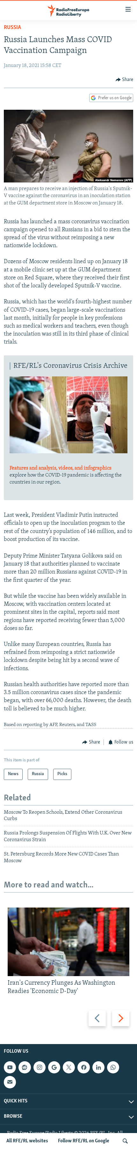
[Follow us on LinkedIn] (98, 1067)
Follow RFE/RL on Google (83, 1141)
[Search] (125, 1141)
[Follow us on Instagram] (39, 1067)
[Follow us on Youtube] (10, 1067)
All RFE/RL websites (27, 1141)
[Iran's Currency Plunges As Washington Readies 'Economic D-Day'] (68, 942)
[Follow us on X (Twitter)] (69, 1067)
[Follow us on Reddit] (24, 1067)
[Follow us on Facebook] (83, 1067)
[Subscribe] (10, 1082)
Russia (12, 28)
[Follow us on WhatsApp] (113, 1067)
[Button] (124, 80)
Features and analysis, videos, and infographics (61, 468)
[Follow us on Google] (54, 1067)
